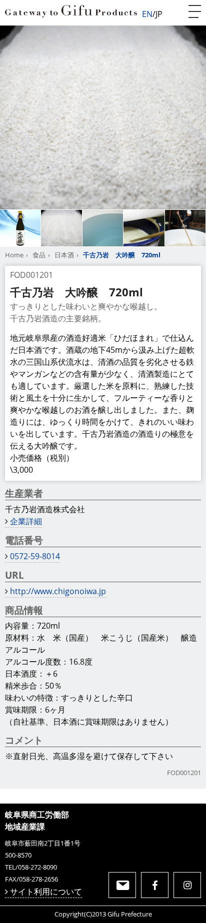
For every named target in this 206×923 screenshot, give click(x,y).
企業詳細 (26, 521)
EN (147, 13)
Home (14, 254)
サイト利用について (46, 891)
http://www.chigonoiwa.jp (58, 591)
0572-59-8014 (35, 556)
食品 (39, 254)
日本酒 (64, 254)
